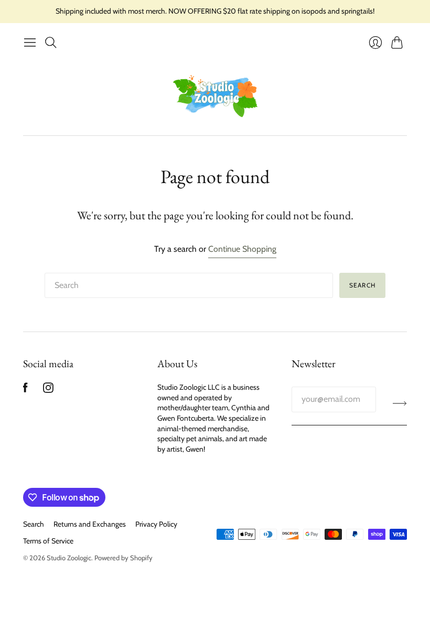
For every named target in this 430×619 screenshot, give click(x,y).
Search (362, 285)
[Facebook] (25, 390)
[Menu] (30, 42)
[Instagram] (48, 390)
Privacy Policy (156, 524)
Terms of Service (48, 541)
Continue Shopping (242, 249)
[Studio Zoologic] (215, 94)
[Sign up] (400, 403)
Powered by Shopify (123, 557)
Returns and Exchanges (89, 524)
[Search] (51, 42)
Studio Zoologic (69, 557)
